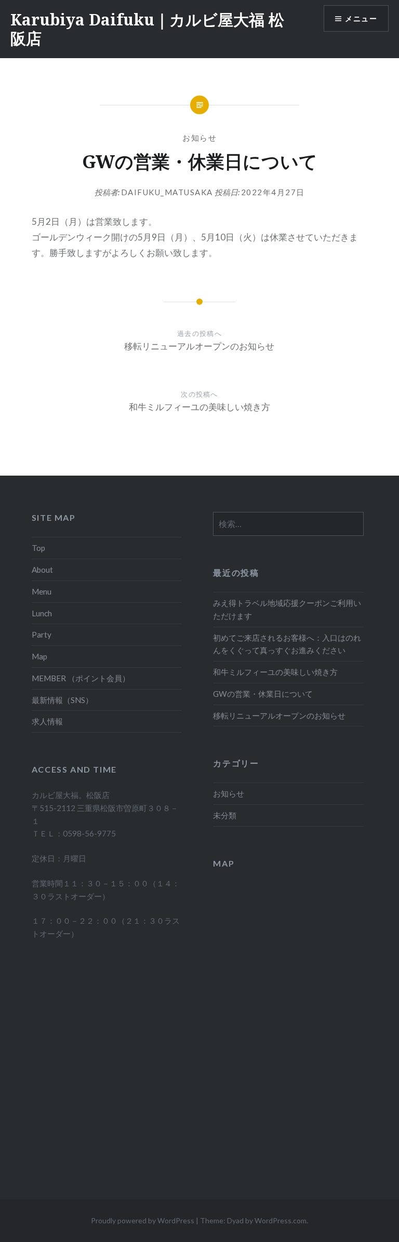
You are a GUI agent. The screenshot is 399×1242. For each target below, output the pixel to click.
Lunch (42, 613)
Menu (41, 591)
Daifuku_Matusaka (167, 192)
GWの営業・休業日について (263, 693)
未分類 (224, 815)
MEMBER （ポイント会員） (81, 678)
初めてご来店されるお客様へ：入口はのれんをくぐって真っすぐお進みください (287, 644)
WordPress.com (281, 1220)
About (42, 569)
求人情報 (47, 721)
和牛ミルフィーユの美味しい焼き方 (275, 672)
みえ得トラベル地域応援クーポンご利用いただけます (287, 609)
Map (39, 656)
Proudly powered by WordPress (142, 1220)
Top (38, 547)
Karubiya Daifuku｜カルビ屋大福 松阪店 (147, 29)
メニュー (361, 18)
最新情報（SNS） (62, 700)
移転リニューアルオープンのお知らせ (279, 715)
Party (41, 634)
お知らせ (199, 137)
